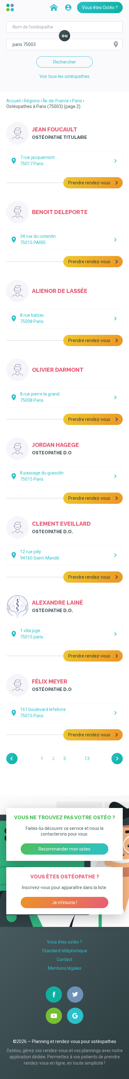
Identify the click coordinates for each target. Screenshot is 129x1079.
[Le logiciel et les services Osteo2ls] (11, 7)
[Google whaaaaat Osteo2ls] (75, 1016)
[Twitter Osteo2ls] (75, 994)
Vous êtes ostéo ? (64, 941)
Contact (64, 959)
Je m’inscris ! (64, 902)
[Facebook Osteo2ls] (54, 994)
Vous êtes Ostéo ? (100, 7)
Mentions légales (64, 968)
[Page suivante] (117, 758)
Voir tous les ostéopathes (64, 76)
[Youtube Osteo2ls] (54, 1016)
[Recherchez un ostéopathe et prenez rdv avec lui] (53, 7)
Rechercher (64, 61)
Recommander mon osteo (64, 848)
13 (87, 758)
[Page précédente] (12, 758)
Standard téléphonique (64, 950)
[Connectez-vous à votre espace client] (68, 7)
